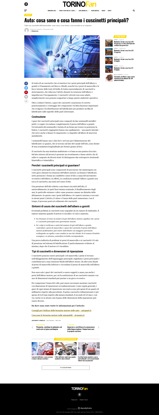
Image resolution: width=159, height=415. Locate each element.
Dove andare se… (83, 10)
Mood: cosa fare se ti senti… (67, 10)
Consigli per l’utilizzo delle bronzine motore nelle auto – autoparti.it (61, 310)
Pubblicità (74, 400)
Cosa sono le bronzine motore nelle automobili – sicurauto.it (58, 315)
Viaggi (103, 10)
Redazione (35, 31)
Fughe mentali (95, 10)
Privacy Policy (84, 400)
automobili (50, 320)
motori (58, 320)
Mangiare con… (52, 10)
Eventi (109, 10)
